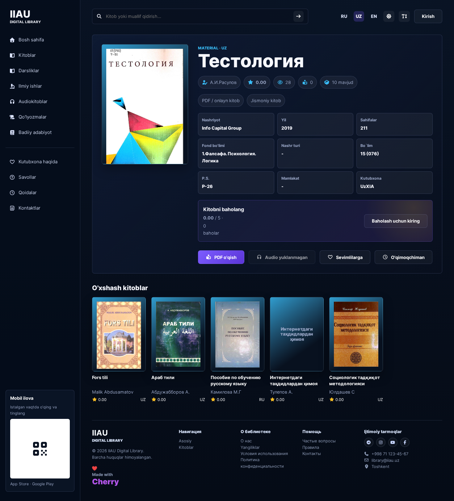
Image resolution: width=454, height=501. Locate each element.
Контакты (311, 453)
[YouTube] (392, 442)
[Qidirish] (298, 16)
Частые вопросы (319, 440)
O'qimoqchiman (408, 257)
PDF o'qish (225, 257)
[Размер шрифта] (404, 16)
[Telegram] (368, 442)
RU (344, 16)
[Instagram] (380, 442)
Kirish (428, 16)
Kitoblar (186, 447)
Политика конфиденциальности (262, 462)
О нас (246, 440)
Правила (310, 447)
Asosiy (185, 440)
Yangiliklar (250, 447)
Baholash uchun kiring (396, 220)
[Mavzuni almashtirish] (388, 16)
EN (374, 16)
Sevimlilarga (349, 257)
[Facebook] (405, 442)
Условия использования (264, 453)
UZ (359, 16)
